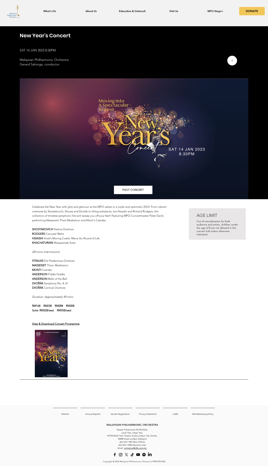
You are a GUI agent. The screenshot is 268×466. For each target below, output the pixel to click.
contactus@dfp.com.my (135, 448)
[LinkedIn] (149, 454)
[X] (126, 454)
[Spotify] (144, 454)
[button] (133, 190)
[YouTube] (138, 454)
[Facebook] (114, 454)
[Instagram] (120, 454)
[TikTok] (132, 454)
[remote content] (217, 280)
